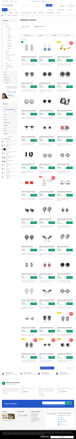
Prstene (7, 63)
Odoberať (68, 402)
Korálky (8, 56)
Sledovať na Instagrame (9, 420)
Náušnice (7, 25)
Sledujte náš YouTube (63, 425)
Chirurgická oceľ (10, 46)
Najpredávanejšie (27, 35)
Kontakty (15, 1)
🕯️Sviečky (6, 82)
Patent (9, 34)
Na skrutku (9, 40)
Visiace (9, 33)
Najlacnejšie (40, 35)
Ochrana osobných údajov (36, 418)
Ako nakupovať (34, 417)
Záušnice (9, 38)
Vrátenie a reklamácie (35, 420)
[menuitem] (4, 9)
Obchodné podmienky (35, 414)
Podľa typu (8, 27)
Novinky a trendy (7, 79)
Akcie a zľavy (6, 77)
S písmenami (10, 60)
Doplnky (7, 68)
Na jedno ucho (10, 36)
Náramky (7, 53)
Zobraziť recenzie (13, 384)
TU (44, 434)
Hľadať (49, 5)
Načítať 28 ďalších (46, 368)
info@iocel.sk (62, 417)
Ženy (5, 23)
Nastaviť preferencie (45, 436)
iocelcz (61, 423)
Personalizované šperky (9, 67)
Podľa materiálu (9, 42)
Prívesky (8, 58)
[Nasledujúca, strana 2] (69, 368)
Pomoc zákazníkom (5, 1)
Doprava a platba (34, 415)
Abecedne (67, 35)
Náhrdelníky (7, 51)
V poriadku (62, 437)
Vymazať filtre (10, 136)
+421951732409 (62, 419)
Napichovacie (10, 29)
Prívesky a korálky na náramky (10, 54)
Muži (5, 71)
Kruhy (9, 31)
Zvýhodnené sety (8, 65)
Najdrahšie (54, 35)
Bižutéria (9, 48)
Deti (5, 74)
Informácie (11, 1)
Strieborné (9, 44)
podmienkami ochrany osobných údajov (58, 405)
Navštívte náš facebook (63, 421)
